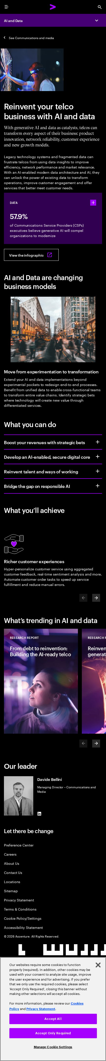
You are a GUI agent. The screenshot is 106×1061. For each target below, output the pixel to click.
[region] (53, 1009)
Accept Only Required (53, 1033)
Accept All (52, 1018)
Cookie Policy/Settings (22, 918)
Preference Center (19, 844)
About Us (11, 863)
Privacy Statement (19, 899)
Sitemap (11, 890)
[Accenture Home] (53, 7)
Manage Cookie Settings (53, 1047)
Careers (10, 854)
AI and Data (13, 20)
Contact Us (13, 872)
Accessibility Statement (23, 927)
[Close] (98, 965)
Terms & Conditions (20, 909)
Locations (12, 881)
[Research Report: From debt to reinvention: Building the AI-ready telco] (41, 681)
